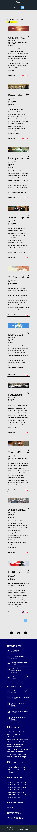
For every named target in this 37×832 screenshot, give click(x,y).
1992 (13, 782)
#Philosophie (11, 744)
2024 (13, 797)
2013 (9, 792)
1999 (13, 785)
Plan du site (24, 829)
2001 (20, 785)
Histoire (11, 45)
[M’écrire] (14, 6)
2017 (24, 792)
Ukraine (11, 106)
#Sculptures (11, 752)
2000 (17, 785)
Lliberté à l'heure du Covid (19, 711)
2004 (13, 787)
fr (10, 807)
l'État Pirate (15, 650)
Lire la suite (11, 75)
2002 (24, 785)
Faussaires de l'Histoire (21, 394)
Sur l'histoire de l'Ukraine (21, 277)
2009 (13, 790)
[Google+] (17, 818)
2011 (20, 790)
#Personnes (11, 742)
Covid (11, 339)
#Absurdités (11, 732)
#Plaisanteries (21, 744)
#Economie (18, 734)
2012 (24, 790)
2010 (17, 790)
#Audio (11, 767)
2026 (20, 797)
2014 (13, 792)
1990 (9, 782)
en (8, 807)
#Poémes (18, 747)
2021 (20, 795)
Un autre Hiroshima (19, 37)
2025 (17, 797)
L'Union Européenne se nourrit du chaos (18, 669)
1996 (20, 782)
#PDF (23, 769)
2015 (17, 792)
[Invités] (25, 633)
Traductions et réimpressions (18, 42)
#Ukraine (14, 757)
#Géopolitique (11, 737)
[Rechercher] (18, 6)
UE (10, 402)
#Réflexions (25, 749)
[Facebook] (8, 818)
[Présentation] (11, 633)
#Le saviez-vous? (23, 739)
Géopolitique (13, 44)
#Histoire (20, 737)
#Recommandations (14, 749)
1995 (17, 782)
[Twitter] (11, 818)
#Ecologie (10, 734)
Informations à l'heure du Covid (19, 718)
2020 (17, 795)
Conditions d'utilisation (13, 829)
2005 (17, 787)
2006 (20, 787)
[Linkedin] (14, 818)
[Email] (23, 818)
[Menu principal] (22, 7)
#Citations (19, 732)
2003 (9, 787)
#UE (8, 757)
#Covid (25, 732)
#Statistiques (20, 752)
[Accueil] (18, 633)
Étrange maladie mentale (19, 663)
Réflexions (12, 517)
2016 (20, 792)
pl (12, 807)
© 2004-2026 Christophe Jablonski (17, 828)
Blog (18, 2)
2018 (9, 795)
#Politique (10, 747)
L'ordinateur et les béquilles (20, 691)
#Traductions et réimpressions (17, 754)
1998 (9, 785)
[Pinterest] (20, 818)
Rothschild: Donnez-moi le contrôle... (19, 677)
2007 (24, 787)
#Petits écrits (20, 742)
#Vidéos (10, 772)
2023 (9, 797)
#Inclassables (11, 739)
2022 (24, 795)
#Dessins (10, 769)
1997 (24, 782)
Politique (11, 104)
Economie (12, 457)
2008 (9, 790)
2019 (13, 795)
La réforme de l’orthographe (20, 697)
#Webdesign (22, 757)
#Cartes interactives (20, 767)
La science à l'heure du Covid (18, 704)
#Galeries (17, 769)
